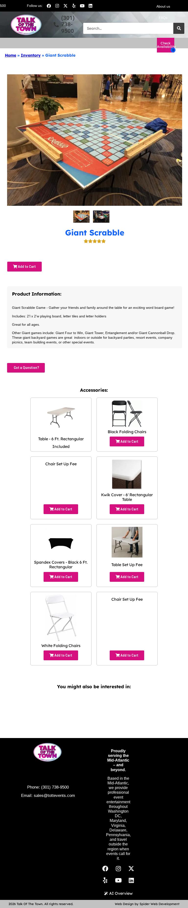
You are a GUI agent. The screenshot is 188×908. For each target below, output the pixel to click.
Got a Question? (26, 367)
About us (163, 6)
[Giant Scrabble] (81, 216)
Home (10, 55)
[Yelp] (74, 5)
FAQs (163, 18)
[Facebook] (49, 5)
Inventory (31, 55)
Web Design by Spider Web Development (147, 904)
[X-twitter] (65, 5)
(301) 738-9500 (55, 787)
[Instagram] (57, 5)
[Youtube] (82, 5)
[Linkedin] (90, 5)
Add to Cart (26, 266)
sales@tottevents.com (54, 795)
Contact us (163, 29)
